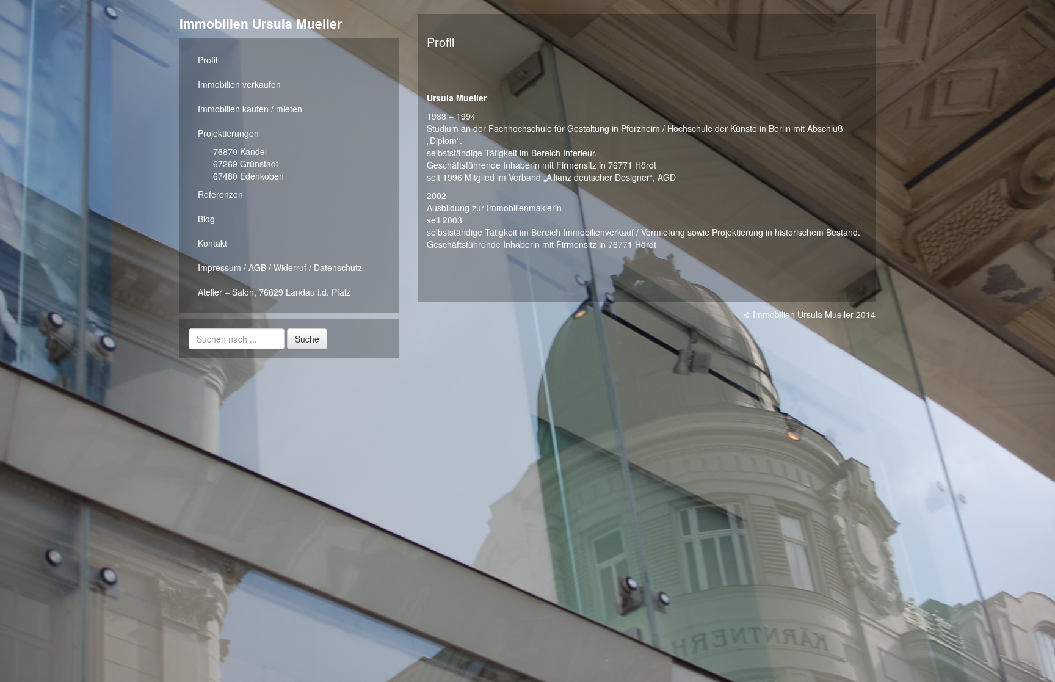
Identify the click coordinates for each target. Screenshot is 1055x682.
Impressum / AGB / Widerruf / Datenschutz (280, 267)
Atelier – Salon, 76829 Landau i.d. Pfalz (274, 292)
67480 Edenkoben (248, 176)
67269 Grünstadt (245, 164)
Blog (206, 218)
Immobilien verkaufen (239, 84)
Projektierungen (228, 133)
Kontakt (212, 243)
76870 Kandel (240, 151)
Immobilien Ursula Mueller (260, 23)
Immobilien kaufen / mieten (250, 109)
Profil (207, 60)
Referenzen (220, 194)
